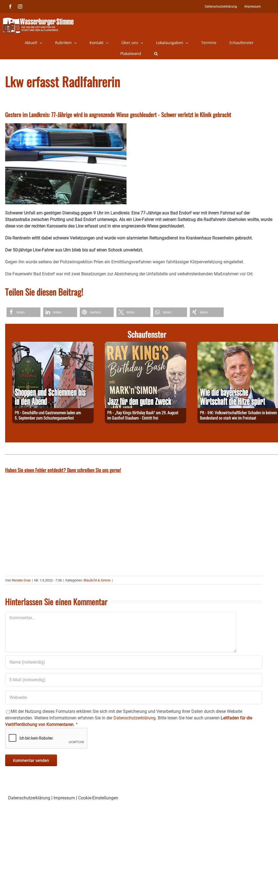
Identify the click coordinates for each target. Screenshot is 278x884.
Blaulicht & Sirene (97, 580)
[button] (156, 53)
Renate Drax (21, 580)
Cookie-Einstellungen (98, 797)
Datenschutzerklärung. (135, 717)
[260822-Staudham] (145, 344)
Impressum (64, 797)
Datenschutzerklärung (29, 797)
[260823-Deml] (53, 344)
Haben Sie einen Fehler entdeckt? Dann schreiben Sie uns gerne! (63, 469)
